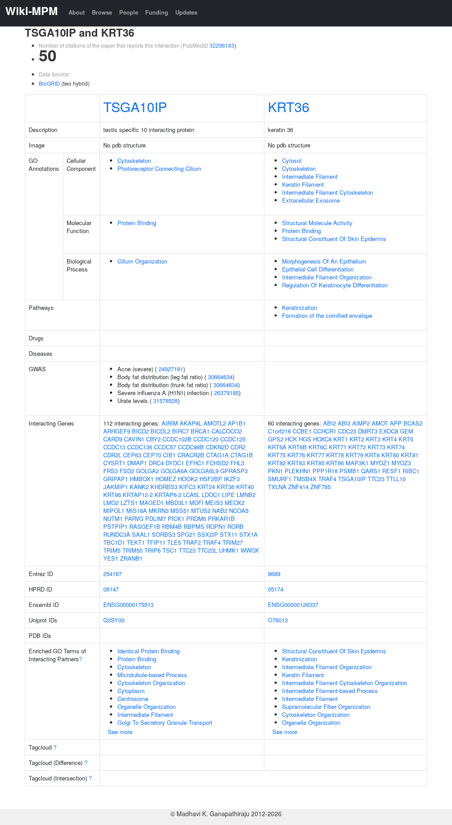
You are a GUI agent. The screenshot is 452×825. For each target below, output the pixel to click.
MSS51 (179, 510)
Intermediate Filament (310, 176)
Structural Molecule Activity (317, 222)
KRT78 (335, 455)
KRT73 (376, 447)
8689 (274, 573)
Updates (186, 12)
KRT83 (296, 463)
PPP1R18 (325, 471)
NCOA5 (239, 510)
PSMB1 (349, 471)
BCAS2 (412, 423)
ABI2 (329, 423)
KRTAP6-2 (167, 494)
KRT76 (296, 455)
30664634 (220, 377)
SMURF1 (279, 479)
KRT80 (390, 455)
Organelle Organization (146, 706)
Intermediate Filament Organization (327, 277)
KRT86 (112, 494)
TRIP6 (152, 550)
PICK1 (176, 518)
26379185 (226, 392)
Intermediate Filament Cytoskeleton (327, 192)
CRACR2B (190, 455)
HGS (305, 439)
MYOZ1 (380, 463)
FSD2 (127, 471)
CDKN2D (217, 447)
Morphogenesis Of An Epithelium (324, 261)
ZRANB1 (131, 558)
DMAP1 (137, 463)
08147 (111, 589)
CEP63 (132, 455)
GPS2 (275, 439)
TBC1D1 (114, 542)
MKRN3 (159, 510)
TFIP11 (156, 542)
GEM (406, 431)
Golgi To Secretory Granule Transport (164, 722)
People (128, 12)
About (76, 12)
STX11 (228, 534)
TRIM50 (132, 550)
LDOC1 (211, 494)
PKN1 (275, 471)
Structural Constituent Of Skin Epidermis (334, 238)
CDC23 (347, 431)
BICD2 (140, 431)
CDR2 (237, 447)
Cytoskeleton (134, 160)
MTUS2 (201, 510)
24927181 (170, 369)
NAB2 (219, 510)
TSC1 (169, 550)
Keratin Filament (303, 184)
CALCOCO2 (226, 431)
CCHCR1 (324, 431)
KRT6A (277, 447)
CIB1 (169, 455)
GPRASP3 (234, 471)
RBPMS (194, 526)
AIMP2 (361, 423)
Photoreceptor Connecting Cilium (159, 168)
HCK (291, 439)
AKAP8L (191, 423)
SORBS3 (163, 534)
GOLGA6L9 (203, 471)
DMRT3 (367, 431)
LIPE (228, 494)
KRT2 (357, 439)
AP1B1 (237, 423)
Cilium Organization (142, 261)
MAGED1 (151, 502)
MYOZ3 (401, 463)
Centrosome (132, 698)
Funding (156, 12)
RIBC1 (411, 471)
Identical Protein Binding (148, 651)
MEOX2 (235, 502)
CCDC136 (139, 447)
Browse (102, 12)
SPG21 (186, 534)
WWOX (250, 550)
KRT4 (389, 439)
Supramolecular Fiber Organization (326, 706)
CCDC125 (232, 439)
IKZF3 (232, 479)
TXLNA (277, 486)
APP (396, 423)
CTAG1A (217, 455)
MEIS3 (214, 502)
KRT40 (245, 486)
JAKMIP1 (115, 486)
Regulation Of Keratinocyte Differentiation (335, 285)
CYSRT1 (114, 463)
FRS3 (110, 471)
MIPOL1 (113, 510)
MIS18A (136, 510)
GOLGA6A (174, 471)
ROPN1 (216, 526)
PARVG (133, 518)
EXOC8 (388, 431)
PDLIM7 (155, 518)
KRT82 (277, 463)
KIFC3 (187, 486)
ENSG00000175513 (128, 604)
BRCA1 (200, 431)
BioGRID (49, 83)
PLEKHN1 (298, 471)
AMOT (380, 423)
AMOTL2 (214, 423)
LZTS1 (129, 502)
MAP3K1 (357, 463)
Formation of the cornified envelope (327, 315)
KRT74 (396, 447)
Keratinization (299, 307)
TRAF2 (192, 542)
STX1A (248, 534)
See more (120, 731)
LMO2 (111, 502)
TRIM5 (112, 550)
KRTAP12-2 (138, 494)
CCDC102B (177, 439)
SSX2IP (207, 534)
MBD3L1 (177, 502)
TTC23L (207, 550)
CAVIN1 (134, 439)
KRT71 (338, 447)
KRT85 (315, 463)
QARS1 (370, 471)
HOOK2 (188, 479)
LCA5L (191, 494)
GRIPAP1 (115, 479)
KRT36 (288, 106)
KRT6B (297, 447)
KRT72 (357, 447)
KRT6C (318, 447)
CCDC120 (205, 439)
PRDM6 (196, 518)
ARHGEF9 (116, 431)
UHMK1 (229, 550)
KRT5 (406, 439)
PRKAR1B (221, 518)
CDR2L (112, 455)
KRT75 (277, 455)
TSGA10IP (135, 106)
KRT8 (372, 455)
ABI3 (344, 423)
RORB (235, 526)
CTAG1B (241, 455)
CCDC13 (114, 447)
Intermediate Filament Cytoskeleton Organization (344, 682)
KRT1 (340, 439)
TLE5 (174, 542)
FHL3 (237, 463)
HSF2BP (211, 479)
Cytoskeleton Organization (151, 682)
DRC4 (156, 463)
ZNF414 (298, 486)
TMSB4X (304, 479)
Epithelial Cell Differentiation (318, 269)
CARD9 (112, 439)
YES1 (110, 558)
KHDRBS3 (164, 486)
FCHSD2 (217, 463)
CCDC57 (165, 447)
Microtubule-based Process (152, 675)
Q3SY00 (113, 620)
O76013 (278, 620)
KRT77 (315, 455)
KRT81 (409, 455)
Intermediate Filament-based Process (330, 690)
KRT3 (373, 439)
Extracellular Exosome (311, 200)
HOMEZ (165, 479)
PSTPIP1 (115, 526)
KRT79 (354, 455)
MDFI (196, 502)
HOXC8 (322, 439)
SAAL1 (141, 534)
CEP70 (152, 455)
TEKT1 (136, 542)
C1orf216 (279, 431)
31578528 (165, 400)
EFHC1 (195, 463)
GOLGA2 (147, 471)
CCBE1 (302, 431)
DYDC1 (175, 463)
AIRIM (170, 423)
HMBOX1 (142, 479)
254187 (112, 573)
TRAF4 (212, 542)
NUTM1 (113, 518)
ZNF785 (320, 486)
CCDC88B (191, 447)
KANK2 (139, 486)
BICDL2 (160, 431)
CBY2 (153, 439)
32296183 (222, 45)
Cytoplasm (131, 690)
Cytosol (291, 160)
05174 (275, 589)
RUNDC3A (116, 534)
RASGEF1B (144, 526)
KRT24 (206, 486)
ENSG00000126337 (293, 604)
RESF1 (391, 471)
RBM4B (172, 526)
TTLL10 (396, 479)
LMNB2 (246, 494)
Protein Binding (136, 222)
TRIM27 (232, 542)
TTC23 (187, 550)
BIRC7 (180, 431)
